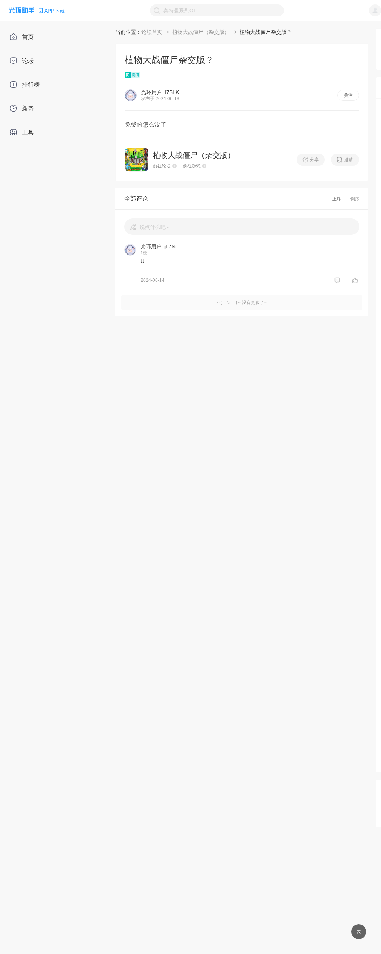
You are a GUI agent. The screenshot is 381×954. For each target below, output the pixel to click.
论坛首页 (151, 32)
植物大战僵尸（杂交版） (201, 32)
